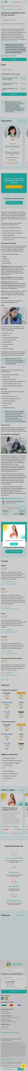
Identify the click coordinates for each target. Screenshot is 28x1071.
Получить (14, 544)
